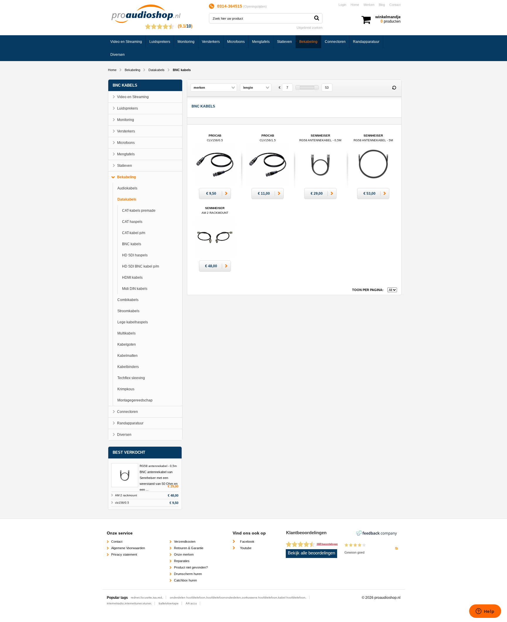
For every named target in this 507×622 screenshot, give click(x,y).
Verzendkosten (184, 541)
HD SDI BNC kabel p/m (140, 266)
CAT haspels (132, 222)
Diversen (117, 55)
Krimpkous (125, 389)
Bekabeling (308, 42)
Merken (369, 4)
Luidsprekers (159, 42)
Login (342, 4)
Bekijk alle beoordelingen (311, 553)
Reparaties (182, 561)
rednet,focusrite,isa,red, (147, 597)
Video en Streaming (126, 42)
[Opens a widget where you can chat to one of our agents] (485, 611)
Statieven (284, 42)
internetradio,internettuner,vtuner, (129, 603)
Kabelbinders (128, 367)
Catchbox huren (185, 580)
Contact (394, 4)
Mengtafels (261, 42)
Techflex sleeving (131, 378)
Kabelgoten (126, 344)
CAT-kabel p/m (133, 233)
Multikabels (126, 333)
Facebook (247, 541)
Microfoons (236, 42)
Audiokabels (127, 188)
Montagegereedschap (135, 400)
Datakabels (156, 70)
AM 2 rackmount (126, 495)
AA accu (191, 603)
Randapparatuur (366, 42)
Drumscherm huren (188, 574)
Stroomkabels (128, 311)
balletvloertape (169, 603)
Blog (382, 4)
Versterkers (211, 42)
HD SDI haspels (135, 255)
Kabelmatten (127, 356)
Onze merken (184, 554)
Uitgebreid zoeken (309, 27)
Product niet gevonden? (191, 567)
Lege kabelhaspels (132, 322)
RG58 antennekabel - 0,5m (158, 466)
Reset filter (394, 88)
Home (355, 4)
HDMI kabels (132, 277)
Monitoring (186, 42)
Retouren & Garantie (188, 548)
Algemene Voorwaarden (128, 548)
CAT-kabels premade (139, 211)
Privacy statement (124, 554)
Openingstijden (255, 6)
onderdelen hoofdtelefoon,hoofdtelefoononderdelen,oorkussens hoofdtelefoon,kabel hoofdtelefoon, (238, 597)
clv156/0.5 (122, 502)
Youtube (245, 548)
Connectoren (335, 42)
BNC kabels (131, 244)
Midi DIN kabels (134, 289)
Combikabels (127, 300)
